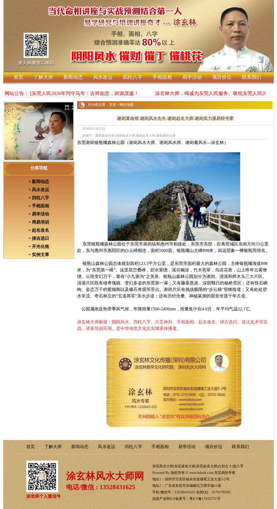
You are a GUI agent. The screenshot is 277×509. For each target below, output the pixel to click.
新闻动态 (73, 77)
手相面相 (162, 77)
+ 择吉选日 (38, 238)
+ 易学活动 (38, 214)
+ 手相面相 (38, 205)
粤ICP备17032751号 (204, 499)
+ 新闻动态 (38, 181)
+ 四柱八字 (38, 197)
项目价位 (222, 77)
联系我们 (251, 77)
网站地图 (127, 105)
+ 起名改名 (38, 230)
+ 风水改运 (38, 189)
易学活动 (192, 77)
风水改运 (103, 77)
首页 (18, 77)
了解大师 (43, 77)
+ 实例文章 (38, 254)
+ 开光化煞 (38, 246)
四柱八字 (132, 77)
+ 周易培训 (38, 222)
